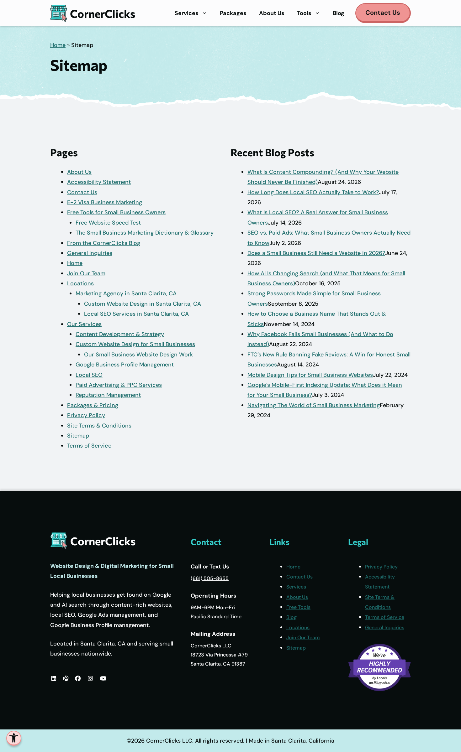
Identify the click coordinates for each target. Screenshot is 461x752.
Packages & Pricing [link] (92, 405)
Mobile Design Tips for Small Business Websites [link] (310, 375)
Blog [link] (338, 13)
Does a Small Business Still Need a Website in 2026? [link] (316, 253)
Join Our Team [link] (86, 273)
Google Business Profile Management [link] (125, 364)
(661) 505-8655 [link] (210, 578)
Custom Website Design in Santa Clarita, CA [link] (142, 304)
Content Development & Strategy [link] (120, 334)
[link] (13, 738)
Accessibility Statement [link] (99, 182)
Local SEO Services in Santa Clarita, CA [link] (136, 314)
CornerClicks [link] (102, 13)
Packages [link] (233, 13)
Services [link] (187, 13)
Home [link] (58, 45)
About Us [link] (271, 13)
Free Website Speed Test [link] (108, 222)
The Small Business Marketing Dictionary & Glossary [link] (145, 232)
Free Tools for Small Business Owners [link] (116, 212)
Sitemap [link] (78, 435)
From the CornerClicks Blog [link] (103, 243)
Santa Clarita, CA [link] (102, 643)
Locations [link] (80, 283)
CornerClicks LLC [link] (169, 740)
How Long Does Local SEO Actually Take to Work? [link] (313, 192)
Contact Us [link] (382, 12)
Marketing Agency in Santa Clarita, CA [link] (126, 293)
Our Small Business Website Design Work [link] (138, 354)
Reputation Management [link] (108, 395)
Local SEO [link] (89, 375)
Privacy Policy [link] (86, 415)
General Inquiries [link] (89, 253)
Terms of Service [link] (89, 445)
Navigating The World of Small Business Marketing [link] (313, 405)
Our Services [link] (84, 324)
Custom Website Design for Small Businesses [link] (135, 344)
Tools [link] (304, 13)
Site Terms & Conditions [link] (99, 425)
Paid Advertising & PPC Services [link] (119, 385)
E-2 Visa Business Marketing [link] (104, 202)
